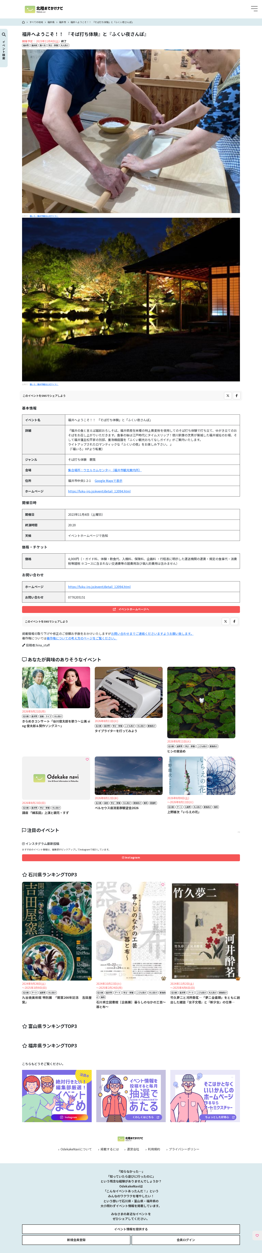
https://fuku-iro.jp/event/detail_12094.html (99, 491)
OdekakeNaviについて (76, 1149)
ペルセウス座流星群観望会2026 (116, 807)
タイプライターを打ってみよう (116, 730)
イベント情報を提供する (131, 1229)
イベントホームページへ (132, 609)
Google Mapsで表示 (108, 480)
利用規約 (153, 1149)
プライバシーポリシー (183, 1149)
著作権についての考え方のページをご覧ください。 (82, 638)
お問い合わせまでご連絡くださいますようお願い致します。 (152, 633)
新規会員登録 (76, 1239)
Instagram (132, 857)
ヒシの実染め (176, 751)
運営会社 (132, 1149)
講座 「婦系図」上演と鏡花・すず (45, 812)
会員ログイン (186, 1239)
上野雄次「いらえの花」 (184, 812)
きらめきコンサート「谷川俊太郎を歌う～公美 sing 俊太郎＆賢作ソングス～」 (56, 723)
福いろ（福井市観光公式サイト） (44, 215)
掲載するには (109, 1149)
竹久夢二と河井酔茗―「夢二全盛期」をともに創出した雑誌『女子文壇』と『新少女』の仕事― (205, 999)
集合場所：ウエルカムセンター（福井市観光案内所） (105, 470)
